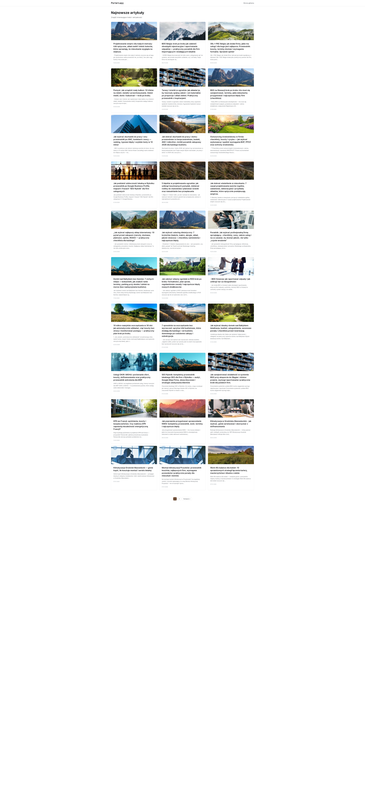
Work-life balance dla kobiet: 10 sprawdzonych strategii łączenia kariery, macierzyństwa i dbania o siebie (228, 470)
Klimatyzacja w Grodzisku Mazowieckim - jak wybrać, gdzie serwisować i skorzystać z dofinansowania (230, 424)
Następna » (186, 499)
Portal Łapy (117, 3)
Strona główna (248, 3)
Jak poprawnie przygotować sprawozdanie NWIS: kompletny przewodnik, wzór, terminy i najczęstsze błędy (182, 424)
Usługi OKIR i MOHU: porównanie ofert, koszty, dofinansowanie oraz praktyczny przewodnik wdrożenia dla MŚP (131, 377)
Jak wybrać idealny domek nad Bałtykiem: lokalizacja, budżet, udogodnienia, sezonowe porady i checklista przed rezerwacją (230, 328)
